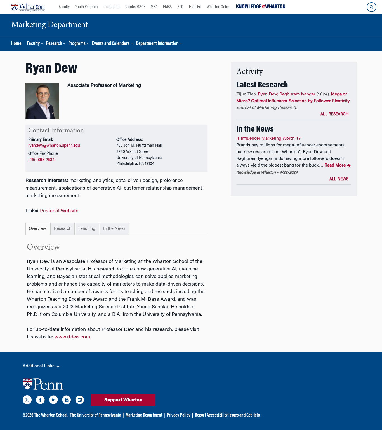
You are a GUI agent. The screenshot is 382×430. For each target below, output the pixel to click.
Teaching (87, 229)
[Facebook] (40, 400)
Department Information (157, 43)
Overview (37, 229)
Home (16, 43)
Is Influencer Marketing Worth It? (268, 138)
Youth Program (86, 7)
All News (338, 179)
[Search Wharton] (371, 7)
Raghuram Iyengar (297, 94)
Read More (335, 165)
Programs (77, 43)
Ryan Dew (267, 94)
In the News (114, 229)
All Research (334, 114)
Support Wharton (123, 400)
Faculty (64, 7)
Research (54, 43)
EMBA (167, 7)
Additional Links (39, 366)
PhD (180, 7)
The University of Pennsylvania (95, 415)
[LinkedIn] (53, 400)
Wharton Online (219, 7)
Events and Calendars (110, 43)
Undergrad (111, 7)
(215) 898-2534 (41, 160)
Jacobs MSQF (135, 7)
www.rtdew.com (72, 337)
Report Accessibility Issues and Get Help (227, 415)
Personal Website (59, 211)
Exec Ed (195, 7)
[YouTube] (66, 400)
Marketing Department (144, 415)
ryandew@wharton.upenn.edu (54, 146)
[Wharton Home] (28, 7)
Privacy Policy (178, 415)
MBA (154, 7)
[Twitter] (27, 400)
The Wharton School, (51, 415)
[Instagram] (79, 400)
